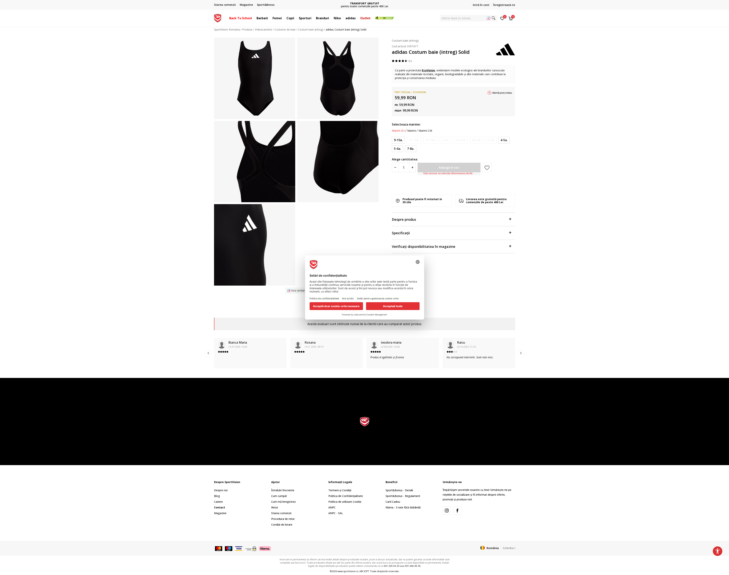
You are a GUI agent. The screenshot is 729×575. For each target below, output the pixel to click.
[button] (254, 18)
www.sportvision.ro (348, 571)
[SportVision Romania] (217, 18)
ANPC (332, 507)
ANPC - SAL (335, 513)
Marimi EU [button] (398, 130)
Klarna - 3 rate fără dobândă (403, 507)
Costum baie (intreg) (310, 29)
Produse (247, 29)
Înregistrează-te (504, 5)
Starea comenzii (281, 513)
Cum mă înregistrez (283, 501)
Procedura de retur (283, 519)
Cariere (218, 501)
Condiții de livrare (281, 524)
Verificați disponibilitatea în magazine (423, 246)
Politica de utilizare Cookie (344, 501)
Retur (274, 507)
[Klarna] (265, 548)
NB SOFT (364, 571)
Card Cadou (393, 501)
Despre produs (404, 219)
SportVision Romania (227, 29)
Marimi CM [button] (425, 130)
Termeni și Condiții (339, 490)
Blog (217, 496)
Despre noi (221, 490)
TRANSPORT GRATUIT (364, 3)
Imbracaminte (263, 29)
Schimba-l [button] (509, 548)
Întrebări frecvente (282, 490)
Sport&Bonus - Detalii (399, 490)
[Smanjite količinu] (395, 167)
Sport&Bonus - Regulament (403, 496)
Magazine (220, 513)
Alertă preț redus (502, 92)
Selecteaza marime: (406, 124)
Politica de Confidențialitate (345, 496)
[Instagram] (447, 510)
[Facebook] (457, 510)
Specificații (401, 233)
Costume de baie (285, 29)
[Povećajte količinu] (412, 167)
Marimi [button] (411, 130)
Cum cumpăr (279, 496)
